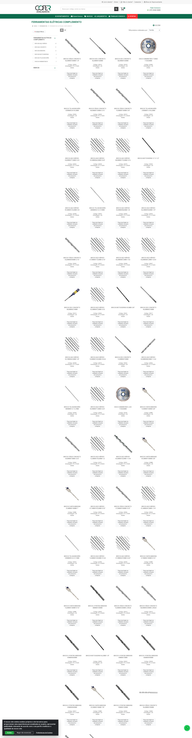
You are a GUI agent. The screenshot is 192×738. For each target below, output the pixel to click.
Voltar (157, 25)
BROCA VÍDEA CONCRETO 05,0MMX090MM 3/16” (72, 259)
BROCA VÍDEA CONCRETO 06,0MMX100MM (148, 706)
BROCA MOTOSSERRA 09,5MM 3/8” (123, 307)
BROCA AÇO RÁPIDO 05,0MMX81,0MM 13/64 (148, 259)
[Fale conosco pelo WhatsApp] (187, 728)
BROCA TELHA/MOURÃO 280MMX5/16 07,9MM (97, 209)
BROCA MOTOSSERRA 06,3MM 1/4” (97, 656)
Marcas (36, 68)
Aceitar (9, 732)
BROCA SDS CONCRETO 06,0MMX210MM (148, 308)
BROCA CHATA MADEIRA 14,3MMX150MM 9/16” (72, 607)
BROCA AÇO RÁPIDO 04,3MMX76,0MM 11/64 (123, 458)
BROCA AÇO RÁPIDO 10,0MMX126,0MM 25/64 (98, 358)
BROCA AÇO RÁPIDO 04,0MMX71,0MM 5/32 (72, 159)
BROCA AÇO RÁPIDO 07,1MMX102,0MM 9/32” (97, 507)
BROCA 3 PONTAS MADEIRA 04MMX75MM (123, 656)
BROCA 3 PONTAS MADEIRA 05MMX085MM (72, 706)
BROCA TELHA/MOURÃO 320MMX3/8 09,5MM (72, 109)
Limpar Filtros (39, 31)
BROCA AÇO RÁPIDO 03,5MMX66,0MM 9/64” (97, 159)
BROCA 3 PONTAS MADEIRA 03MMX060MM (72, 656)
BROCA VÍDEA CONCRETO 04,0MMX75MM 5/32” (72, 458)
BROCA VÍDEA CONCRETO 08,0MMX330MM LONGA (148, 607)
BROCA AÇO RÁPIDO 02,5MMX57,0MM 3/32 (97, 308)
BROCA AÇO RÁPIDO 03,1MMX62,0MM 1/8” (72, 358)
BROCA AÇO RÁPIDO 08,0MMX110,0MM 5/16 (123, 159)
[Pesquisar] (116, 9)
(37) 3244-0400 (154, 10)
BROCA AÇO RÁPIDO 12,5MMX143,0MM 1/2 (97, 458)
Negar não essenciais (24, 732)
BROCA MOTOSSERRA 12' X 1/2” (148, 158)
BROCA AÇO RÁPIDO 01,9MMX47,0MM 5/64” (123, 557)
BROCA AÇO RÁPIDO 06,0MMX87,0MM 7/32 (123, 259)
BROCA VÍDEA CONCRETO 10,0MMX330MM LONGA (123, 607)
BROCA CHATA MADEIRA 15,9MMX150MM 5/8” (148, 408)
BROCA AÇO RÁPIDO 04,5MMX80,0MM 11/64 (148, 358)
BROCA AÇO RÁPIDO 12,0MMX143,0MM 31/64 (98, 557)
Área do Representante (154, 2)
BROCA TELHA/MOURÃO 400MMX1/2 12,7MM (72, 408)
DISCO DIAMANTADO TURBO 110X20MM (148, 60)
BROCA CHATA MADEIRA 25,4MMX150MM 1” (72, 507)
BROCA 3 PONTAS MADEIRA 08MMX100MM (97, 607)
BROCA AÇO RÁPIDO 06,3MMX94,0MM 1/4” (148, 209)
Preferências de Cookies (44, 732)
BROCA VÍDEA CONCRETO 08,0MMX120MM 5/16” (97, 109)
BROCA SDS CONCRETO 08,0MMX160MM (123, 60)
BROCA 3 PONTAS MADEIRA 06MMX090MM (148, 656)
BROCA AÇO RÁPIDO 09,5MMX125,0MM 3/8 (72, 209)
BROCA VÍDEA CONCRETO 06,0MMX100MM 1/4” (72, 60)
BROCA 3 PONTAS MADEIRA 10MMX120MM (123, 706)
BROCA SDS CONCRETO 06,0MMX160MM (98, 60)
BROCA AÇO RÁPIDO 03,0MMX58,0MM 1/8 (123, 209)
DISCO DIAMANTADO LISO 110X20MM (123, 408)
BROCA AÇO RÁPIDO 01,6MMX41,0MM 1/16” (148, 507)
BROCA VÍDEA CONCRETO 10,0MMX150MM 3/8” (123, 109)
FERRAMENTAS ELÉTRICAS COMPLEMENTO (42, 38)
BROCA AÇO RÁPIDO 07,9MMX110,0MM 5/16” (97, 259)
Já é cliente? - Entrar (111, 2)
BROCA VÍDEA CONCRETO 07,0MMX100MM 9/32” (123, 507)
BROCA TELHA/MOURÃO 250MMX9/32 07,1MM (72, 557)
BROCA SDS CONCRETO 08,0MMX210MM (72, 308)
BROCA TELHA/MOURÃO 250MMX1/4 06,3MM (148, 109)
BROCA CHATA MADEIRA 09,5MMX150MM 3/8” (148, 458)
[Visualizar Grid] (62, 30)
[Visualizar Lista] (65, 30)
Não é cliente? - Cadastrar (132, 2)
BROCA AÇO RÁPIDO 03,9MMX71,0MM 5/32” (97, 408)
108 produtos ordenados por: (138, 30)
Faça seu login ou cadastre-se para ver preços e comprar (72, 75)
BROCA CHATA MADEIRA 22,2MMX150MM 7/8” (97, 706)
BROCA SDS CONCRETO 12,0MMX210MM (123, 358)
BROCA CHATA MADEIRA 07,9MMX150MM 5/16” (148, 557)
